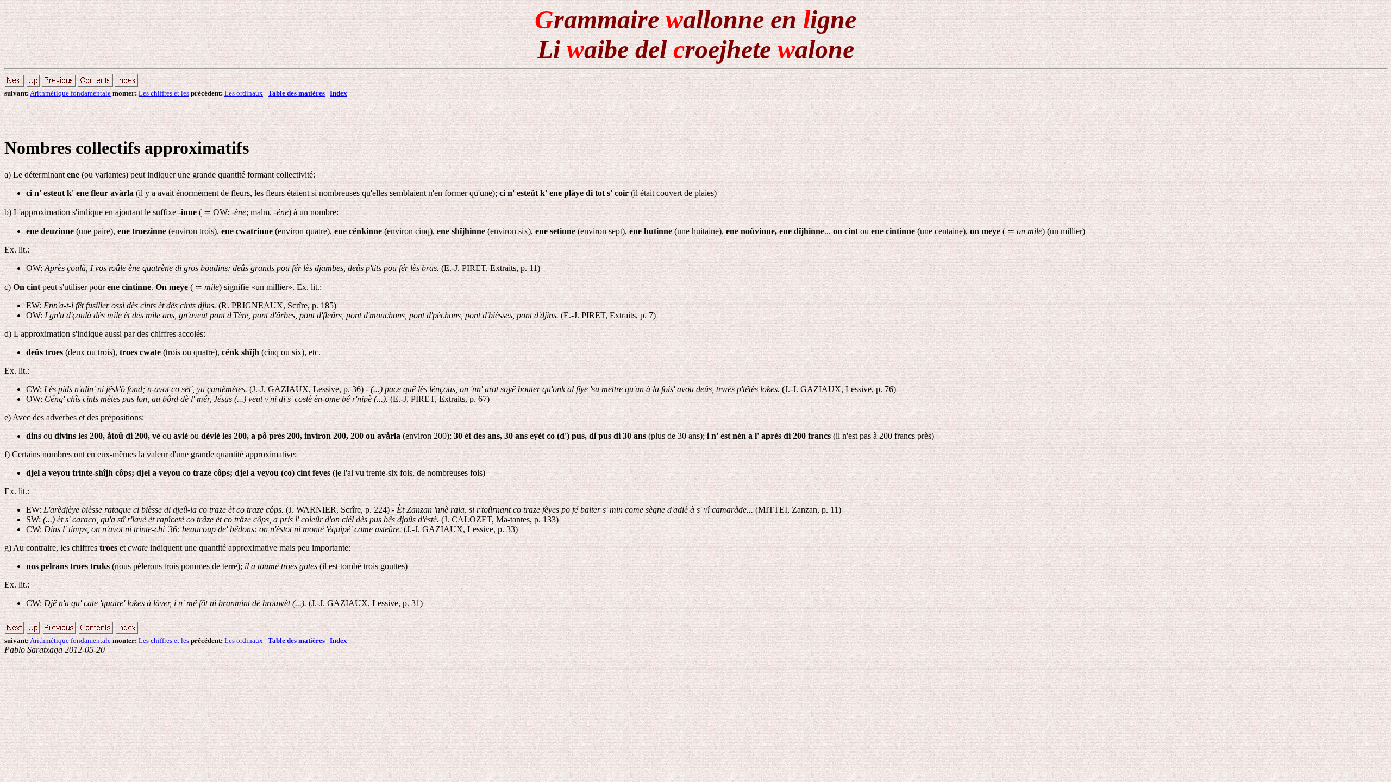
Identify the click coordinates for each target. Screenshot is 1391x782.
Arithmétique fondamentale (70, 93)
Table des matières (296, 93)
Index (338, 93)
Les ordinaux (243, 93)
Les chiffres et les (164, 93)
